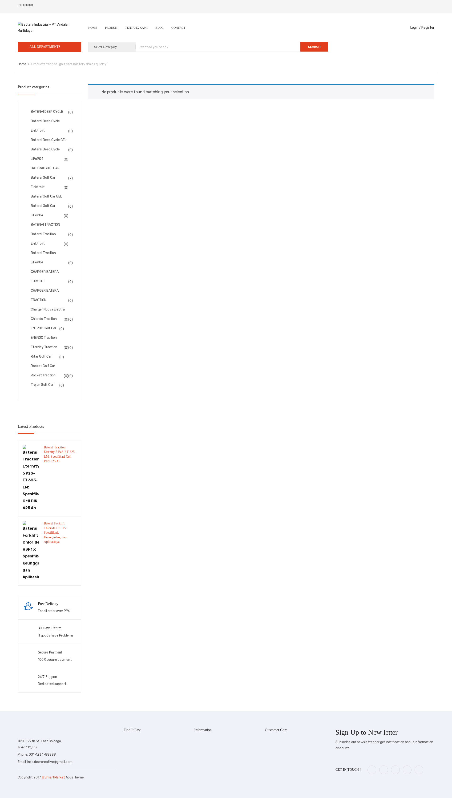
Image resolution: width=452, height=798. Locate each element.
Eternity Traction (44, 347)
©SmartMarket (54, 777)
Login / (415, 28)
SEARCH (314, 46)
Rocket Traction (43, 375)
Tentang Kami (136, 27)
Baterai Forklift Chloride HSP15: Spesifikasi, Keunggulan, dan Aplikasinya (55, 533)
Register (427, 28)
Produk (111, 27)
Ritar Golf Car (41, 357)
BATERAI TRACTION (45, 225)
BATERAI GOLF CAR (45, 168)
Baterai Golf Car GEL (46, 196)
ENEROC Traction (44, 338)
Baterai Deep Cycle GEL (48, 140)
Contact (178, 27)
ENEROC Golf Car (43, 328)
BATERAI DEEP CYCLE (47, 112)
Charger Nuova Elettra (48, 309)
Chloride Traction (44, 319)
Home (92, 27)
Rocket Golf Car (43, 366)
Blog (159, 27)
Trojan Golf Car (42, 385)
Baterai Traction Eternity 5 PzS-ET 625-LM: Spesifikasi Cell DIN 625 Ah (60, 454)
